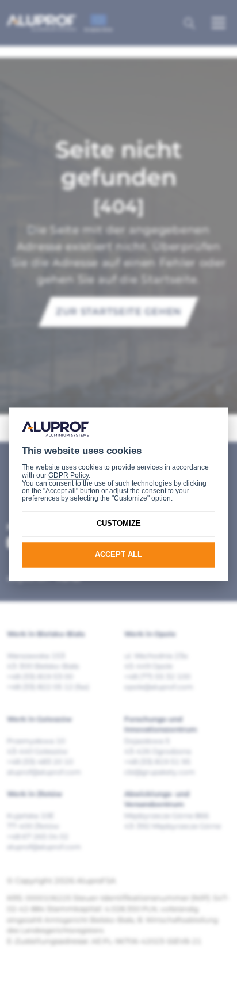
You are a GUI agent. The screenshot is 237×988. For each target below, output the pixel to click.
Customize (119, 524)
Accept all (118, 555)
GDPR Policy (68, 476)
